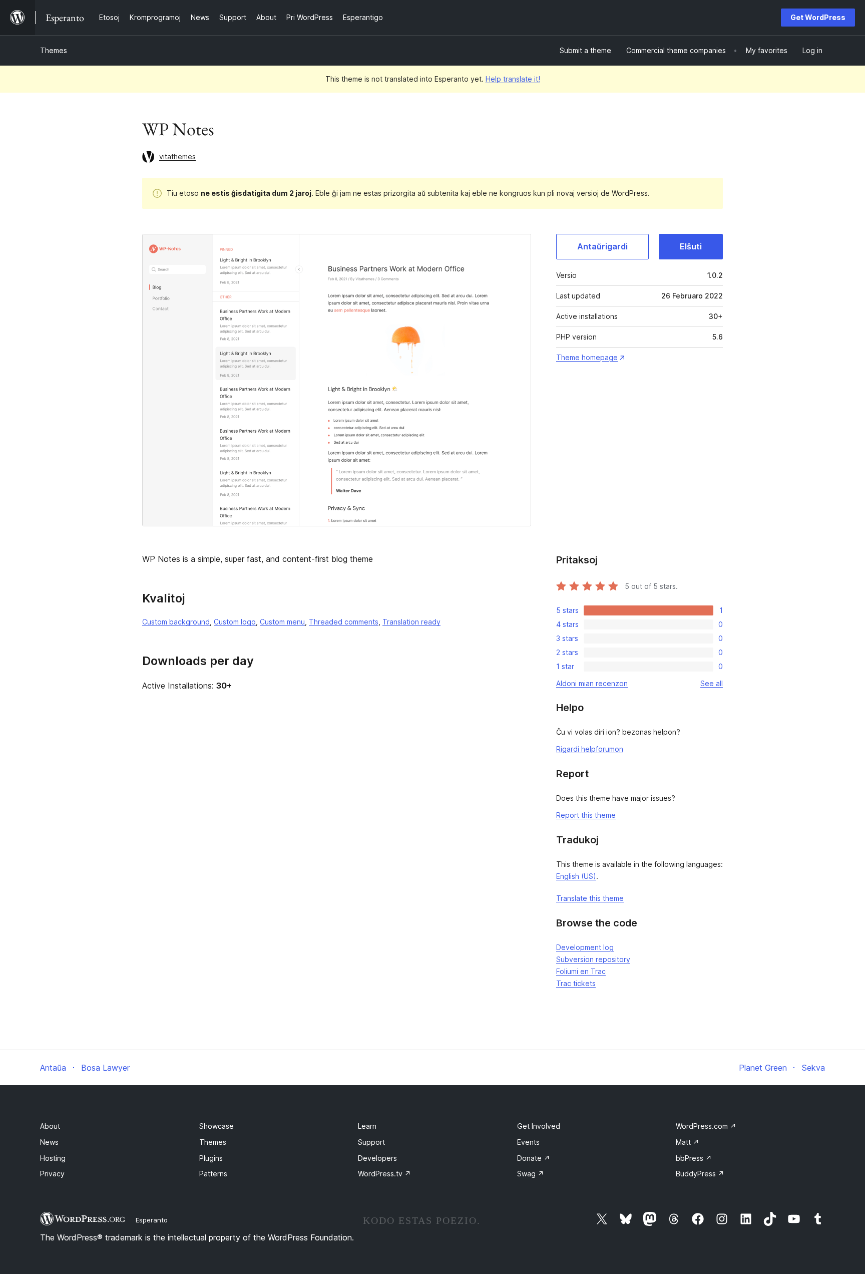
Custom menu (282, 621)
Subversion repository (593, 959)
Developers (377, 1158)
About (50, 1126)
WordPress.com (706, 1126)
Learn (367, 1126)
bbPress (694, 1158)
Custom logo (235, 621)
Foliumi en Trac (581, 971)
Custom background (176, 621)
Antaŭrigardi (602, 246)
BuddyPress (700, 1173)
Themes (53, 50)
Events (528, 1142)
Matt (687, 1142)
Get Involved (538, 1126)
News (49, 1142)
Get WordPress (817, 17)
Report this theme (586, 815)
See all (711, 683)
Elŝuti (691, 246)
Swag (530, 1173)
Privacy (52, 1173)
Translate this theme (590, 898)
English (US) (576, 876)
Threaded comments (343, 621)
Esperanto (152, 1220)
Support (371, 1142)
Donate (533, 1158)
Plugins (211, 1158)
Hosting (53, 1158)
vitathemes (177, 156)
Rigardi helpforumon (589, 749)
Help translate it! (513, 79)
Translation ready (411, 621)
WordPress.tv (384, 1173)
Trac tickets (576, 983)
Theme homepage (587, 357)
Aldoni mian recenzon (592, 683)
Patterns (213, 1173)
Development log (585, 947)
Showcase (216, 1126)
